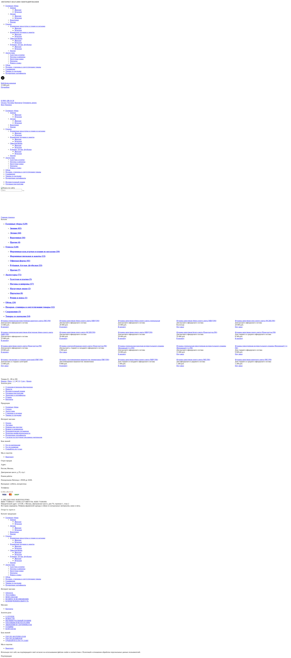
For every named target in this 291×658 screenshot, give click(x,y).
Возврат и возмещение (14, 429)
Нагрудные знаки (17, 59)
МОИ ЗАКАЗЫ (11, 597)
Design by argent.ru (8, 510)
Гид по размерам (11, 447)
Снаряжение (10, 69)
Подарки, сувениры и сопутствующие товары (23, 67)
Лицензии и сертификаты (15, 395)
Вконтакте (9, 457)
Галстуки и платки (17, 55)
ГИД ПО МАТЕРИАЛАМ (15, 636)
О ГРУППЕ (9, 616)
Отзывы (8, 397)
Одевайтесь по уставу (13, 449)
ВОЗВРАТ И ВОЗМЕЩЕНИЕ (17, 599)
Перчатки (14, 61)
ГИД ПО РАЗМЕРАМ (13, 638)
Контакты (18, 103)
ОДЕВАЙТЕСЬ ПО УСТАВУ (16, 641)
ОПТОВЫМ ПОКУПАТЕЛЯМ (17, 623)
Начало (3, 381)
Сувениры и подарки (13, 413)
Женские (18, 10)
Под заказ (180, 327)
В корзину (5, 327)
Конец (29, 381)
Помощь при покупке (13, 427)
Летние (13, 14)
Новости (8, 389)
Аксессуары (10, 53)
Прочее (13, 22)
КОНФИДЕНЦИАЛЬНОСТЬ (17, 601)
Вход (3, 105)
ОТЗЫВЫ (9, 627)
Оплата (4, 103)
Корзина (8, 105)
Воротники (14, 20)
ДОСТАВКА (10, 595)
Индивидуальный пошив (15, 182)
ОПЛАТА (9, 593)
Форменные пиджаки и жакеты (22, 32)
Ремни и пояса (15, 63)
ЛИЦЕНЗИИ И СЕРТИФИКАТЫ (18, 625)
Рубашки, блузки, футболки (21, 45)
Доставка (10, 103)
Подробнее (5, 87)
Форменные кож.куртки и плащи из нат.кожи (27, 26)
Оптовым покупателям (14, 184)
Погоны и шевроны (17, 57)
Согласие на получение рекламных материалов (23, 437)
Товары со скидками (13, 71)
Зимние (13, 8)
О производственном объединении (19, 387)
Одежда (8, 24)
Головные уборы (11, 6)
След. (23, 381)
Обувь (7, 65)
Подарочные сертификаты (15, 73)
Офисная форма (16, 38)
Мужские (18, 12)
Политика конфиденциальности (17, 433)
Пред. (10, 381)
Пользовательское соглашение (17, 431)
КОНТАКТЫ (10, 629)
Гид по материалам (12, 445)
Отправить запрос (30, 103)
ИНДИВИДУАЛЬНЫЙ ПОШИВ (18, 621)
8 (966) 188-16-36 (7, 101)
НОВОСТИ (10, 618)
